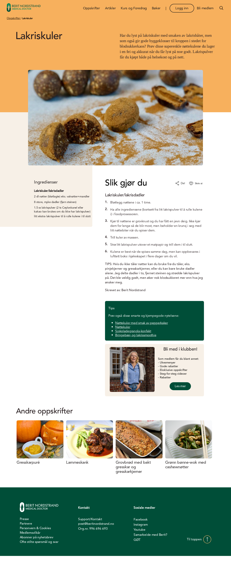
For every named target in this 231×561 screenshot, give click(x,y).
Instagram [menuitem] (141, 524)
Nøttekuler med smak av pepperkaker (141, 323)
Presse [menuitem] (24, 519)
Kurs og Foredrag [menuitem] (134, 8)
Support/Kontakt (90, 519)
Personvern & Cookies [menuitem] (35, 528)
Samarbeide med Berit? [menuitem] (150, 534)
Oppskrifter (14, 18)
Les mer (180, 386)
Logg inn (181, 8)
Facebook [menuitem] (141, 519)
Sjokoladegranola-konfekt (133, 331)
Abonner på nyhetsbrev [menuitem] (36, 537)
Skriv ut (198, 183)
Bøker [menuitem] (156, 8)
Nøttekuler (122, 327)
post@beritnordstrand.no (96, 524)
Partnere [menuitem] (26, 523)
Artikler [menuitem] (110, 8)
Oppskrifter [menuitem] (91, 8)
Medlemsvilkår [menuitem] (30, 532)
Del (183, 183)
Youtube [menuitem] (139, 529)
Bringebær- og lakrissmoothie (135, 335)
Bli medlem (205, 8)
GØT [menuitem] (137, 539)
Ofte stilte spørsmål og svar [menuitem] (39, 541)
